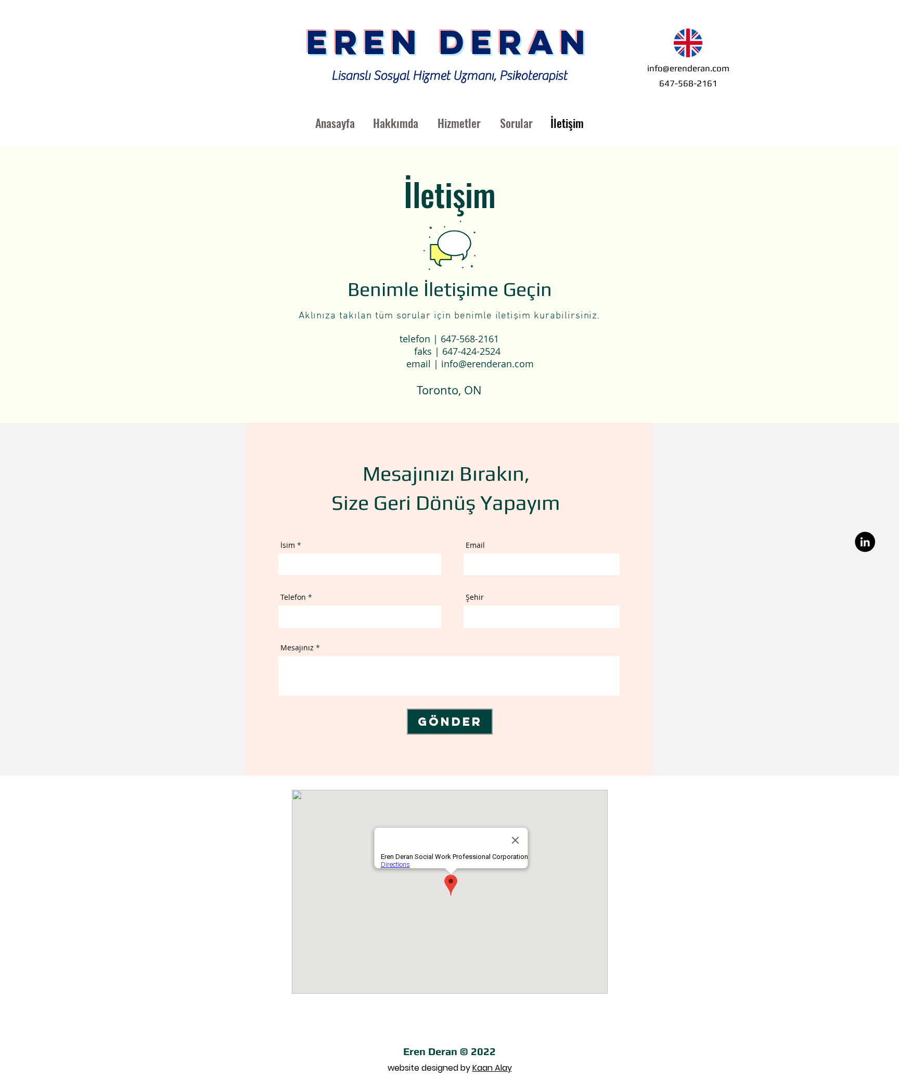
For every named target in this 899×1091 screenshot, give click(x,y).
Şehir (475, 597)
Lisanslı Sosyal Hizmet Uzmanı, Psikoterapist (449, 75)
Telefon (293, 597)
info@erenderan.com (688, 68)
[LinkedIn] (865, 542)
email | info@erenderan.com (449, 363)
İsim (287, 545)
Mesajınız (297, 647)
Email (475, 545)
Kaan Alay (492, 1068)
